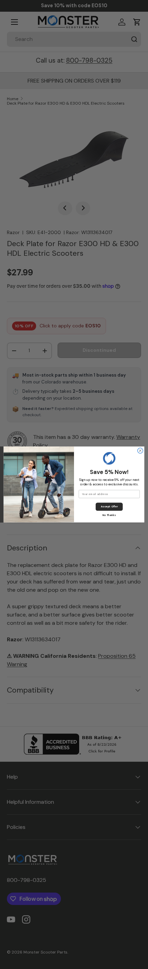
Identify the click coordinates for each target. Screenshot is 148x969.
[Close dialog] (140, 450)
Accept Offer (109, 506)
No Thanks (109, 515)
